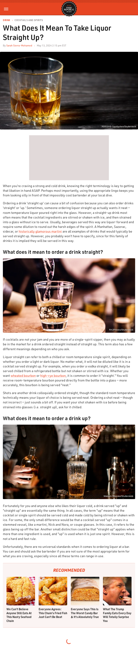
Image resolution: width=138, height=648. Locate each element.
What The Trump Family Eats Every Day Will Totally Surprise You (117, 615)
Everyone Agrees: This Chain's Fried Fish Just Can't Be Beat (53, 613)
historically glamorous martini (40, 231)
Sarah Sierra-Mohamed (19, 45)
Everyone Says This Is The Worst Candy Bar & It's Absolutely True (85, 613)
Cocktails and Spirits (29, 20)
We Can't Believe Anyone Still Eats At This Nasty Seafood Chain (19, 615)
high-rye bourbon (53, 376)
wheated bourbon (23, 376)
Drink (6, 20)
